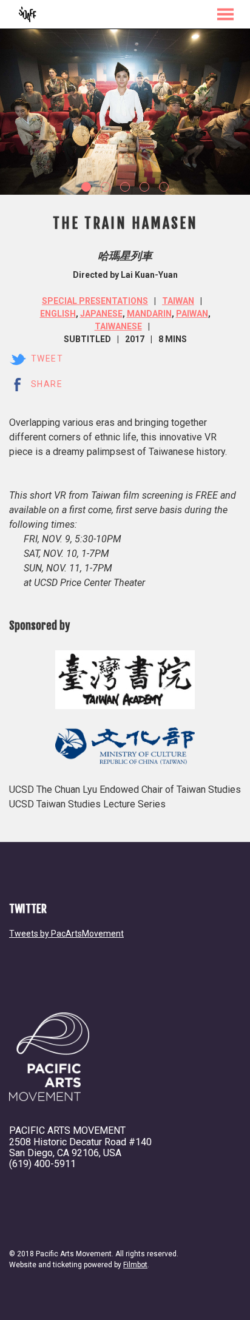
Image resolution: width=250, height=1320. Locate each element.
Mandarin (149, 313)
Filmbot (135, 1265)
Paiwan (192, 313)
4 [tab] (144, 187)
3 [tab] (125, 187)
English (58, 313)
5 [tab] (164, 187)
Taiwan (178, 301)
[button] (225, 14)
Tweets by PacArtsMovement (66, 933)
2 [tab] (105, 187)
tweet (47, 358)
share (46, 384)
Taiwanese (118, 326)
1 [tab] (86, 187)
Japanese (101, 313)
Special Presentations (95, 301)
